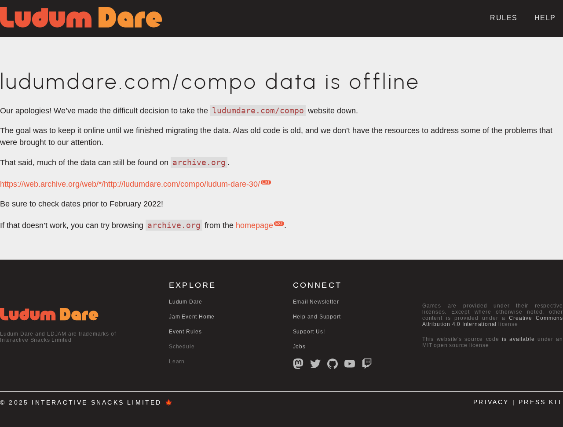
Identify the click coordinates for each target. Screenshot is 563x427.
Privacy (491, 402)
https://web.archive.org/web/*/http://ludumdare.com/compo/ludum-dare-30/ (130, 184)
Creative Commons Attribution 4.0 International (492, 321)
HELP (545, 18)
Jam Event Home (192, 317)
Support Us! (309, 332)
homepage (254, 225)
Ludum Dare (185, 302)
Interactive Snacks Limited (96, 402)
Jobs (299, 347)
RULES (504, 18)
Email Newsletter (316, 302)
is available (518, 339)
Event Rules (185, 332)
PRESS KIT (541, 402)
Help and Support (317, 317)
